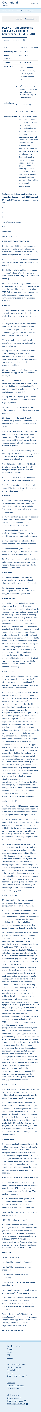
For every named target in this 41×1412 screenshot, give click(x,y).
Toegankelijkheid (13, 1370)
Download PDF (29, 19)
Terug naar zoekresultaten (15, 1330)
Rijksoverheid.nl (13, 1398)
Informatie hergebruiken (16, 1364)
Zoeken (10, 11)
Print (18, 19)
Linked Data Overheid (15, 1385)
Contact (10, 1349)
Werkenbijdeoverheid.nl (16, 1404)
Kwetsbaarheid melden (16, 1376)
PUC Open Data (13, 1388)
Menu (35, 4)
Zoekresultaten (20, 11)
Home (4, 11)
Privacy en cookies (14, 1367)
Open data (11, 1382)
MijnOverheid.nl (13, 1395)
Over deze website (14, 1346)
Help (8, 1355)
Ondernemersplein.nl (15, 1401)
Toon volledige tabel (11, 40)
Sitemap (10, 1373)
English (9, 1352)
